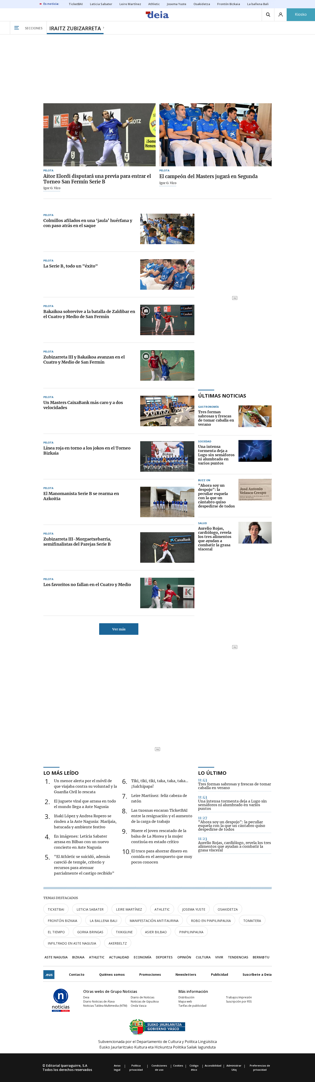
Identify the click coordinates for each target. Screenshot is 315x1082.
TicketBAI (56, 909)
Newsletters (185, 974)
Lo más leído (61, 772)
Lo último (212, 772)
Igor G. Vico (51, 188)
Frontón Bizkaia (62, 920)
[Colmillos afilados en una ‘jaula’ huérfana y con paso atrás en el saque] (167, 229)
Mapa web (185, 1001)
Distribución (186, 997)
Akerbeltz (118, 943)
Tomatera (252, 920)
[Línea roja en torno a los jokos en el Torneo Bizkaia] (167, 456)
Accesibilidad (213, 1065)
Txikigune (124, 932)
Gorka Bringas (90, 932)
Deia (86, 997)
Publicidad (219, 974)
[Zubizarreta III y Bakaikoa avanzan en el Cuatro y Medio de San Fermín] (167, 365)
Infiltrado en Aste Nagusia (72, 943)
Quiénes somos (112, 974)
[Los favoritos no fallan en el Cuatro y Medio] (167, 593)
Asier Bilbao (156, 932)
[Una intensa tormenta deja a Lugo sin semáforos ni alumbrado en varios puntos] (255, 455)
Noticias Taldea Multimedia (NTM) (105, 1006)
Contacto (76, 974)
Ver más (118, 629)
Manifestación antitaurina (154, 920)
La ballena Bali (103, 920)
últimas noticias (222, 395)
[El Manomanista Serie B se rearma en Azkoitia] (167, 502)
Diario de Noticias (142, 997)
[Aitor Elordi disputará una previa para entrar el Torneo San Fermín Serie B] (99, 135)
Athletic (162, 909)
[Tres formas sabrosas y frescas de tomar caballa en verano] (255, 418)
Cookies (178, 1065)
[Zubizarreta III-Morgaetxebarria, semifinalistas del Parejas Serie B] (167, 547)
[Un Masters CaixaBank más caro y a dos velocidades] (167, 411)
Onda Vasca (138, 1006)
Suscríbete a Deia (257, 974)
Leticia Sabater (90, 909)
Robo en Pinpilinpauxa (211, 920)
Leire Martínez (129, 909)
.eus (49, 974)
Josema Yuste (193, 909)
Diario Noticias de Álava (99, 1001)
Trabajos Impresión (239, 997)
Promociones (150, 974)
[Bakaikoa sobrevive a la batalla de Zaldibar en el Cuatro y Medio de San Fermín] (167, 320)
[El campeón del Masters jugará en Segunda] (215, 135)
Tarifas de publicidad (192, 1006)
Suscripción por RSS (239, 1001)
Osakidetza (228, 909)
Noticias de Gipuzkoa (145, 1001)
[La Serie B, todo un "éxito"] (167, 274)
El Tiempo (56, 932)
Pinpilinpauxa (191, 932)
